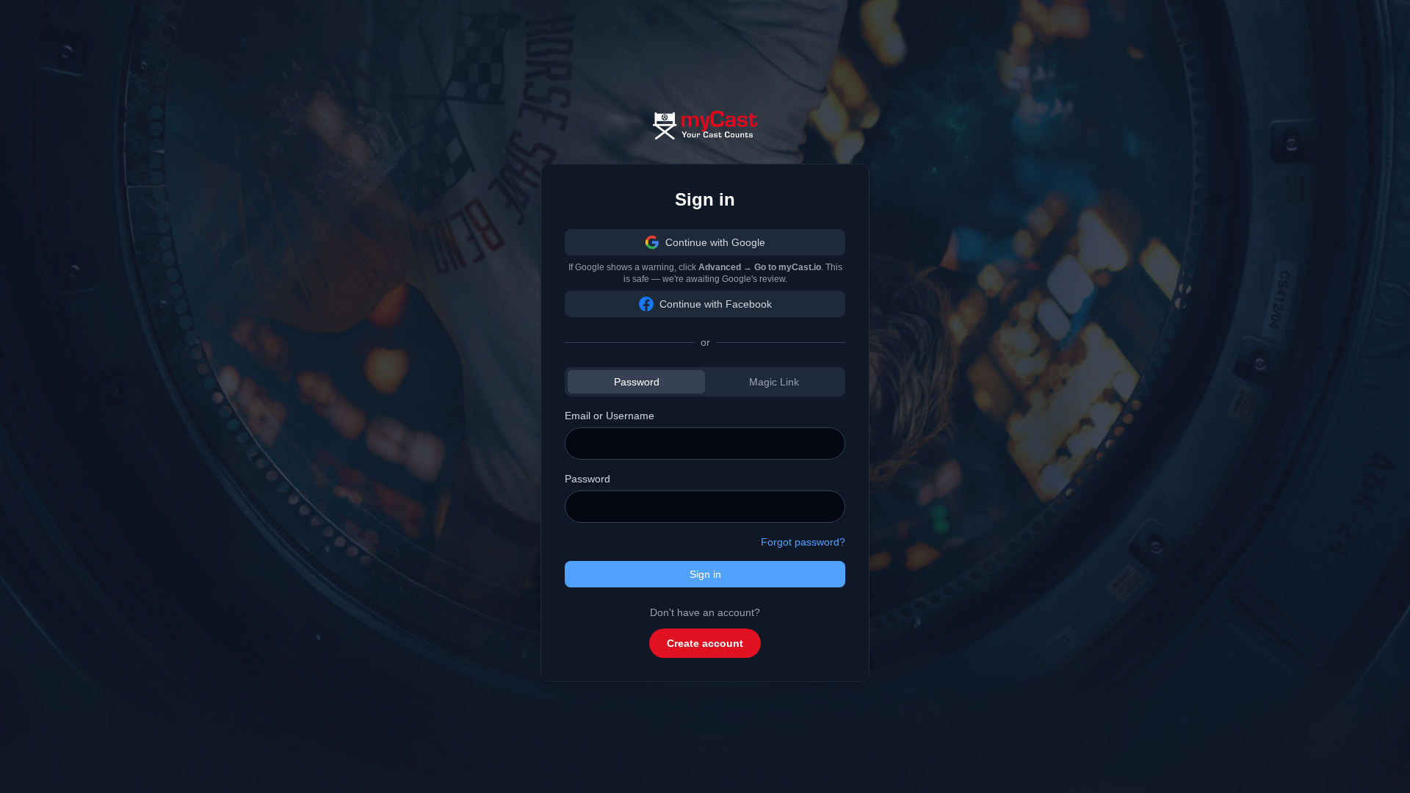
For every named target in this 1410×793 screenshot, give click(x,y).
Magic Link (774, 382)
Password (636, 382)
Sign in (705, 574)
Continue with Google (715, 242)
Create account (705, 643)
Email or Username (609, 415)
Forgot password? (803, 542)
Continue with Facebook (715, 304)
